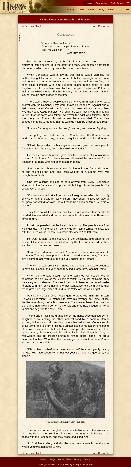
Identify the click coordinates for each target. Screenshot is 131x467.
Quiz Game (117, 3)
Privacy (77, 459)
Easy (101, 9)
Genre (81, 9)
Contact (88, 459)
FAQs (52, 459)
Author (91, 9)
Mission (43, 459)
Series (111, 9)
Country (70, 9)
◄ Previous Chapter (32, 26)
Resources (101, 3)
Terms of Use (64, 459)
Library (88, 3)
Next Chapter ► (100, 26)
